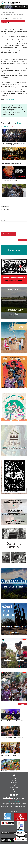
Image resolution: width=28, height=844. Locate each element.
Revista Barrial (14, 785)
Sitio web (3, 220)
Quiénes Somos (14, 787)
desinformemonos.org (14, 801)
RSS (14, 791)
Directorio (14, 789)
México (12, 99)
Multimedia (14, 778)
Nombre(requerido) (5, 209)
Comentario (3, 226)
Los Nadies (8, 99)
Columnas (14, 780)
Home (2, 12)
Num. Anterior (9, 12)
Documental (14, 782)
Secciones (14, 777)
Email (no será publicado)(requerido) (9, 215)
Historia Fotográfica (14, 784)
